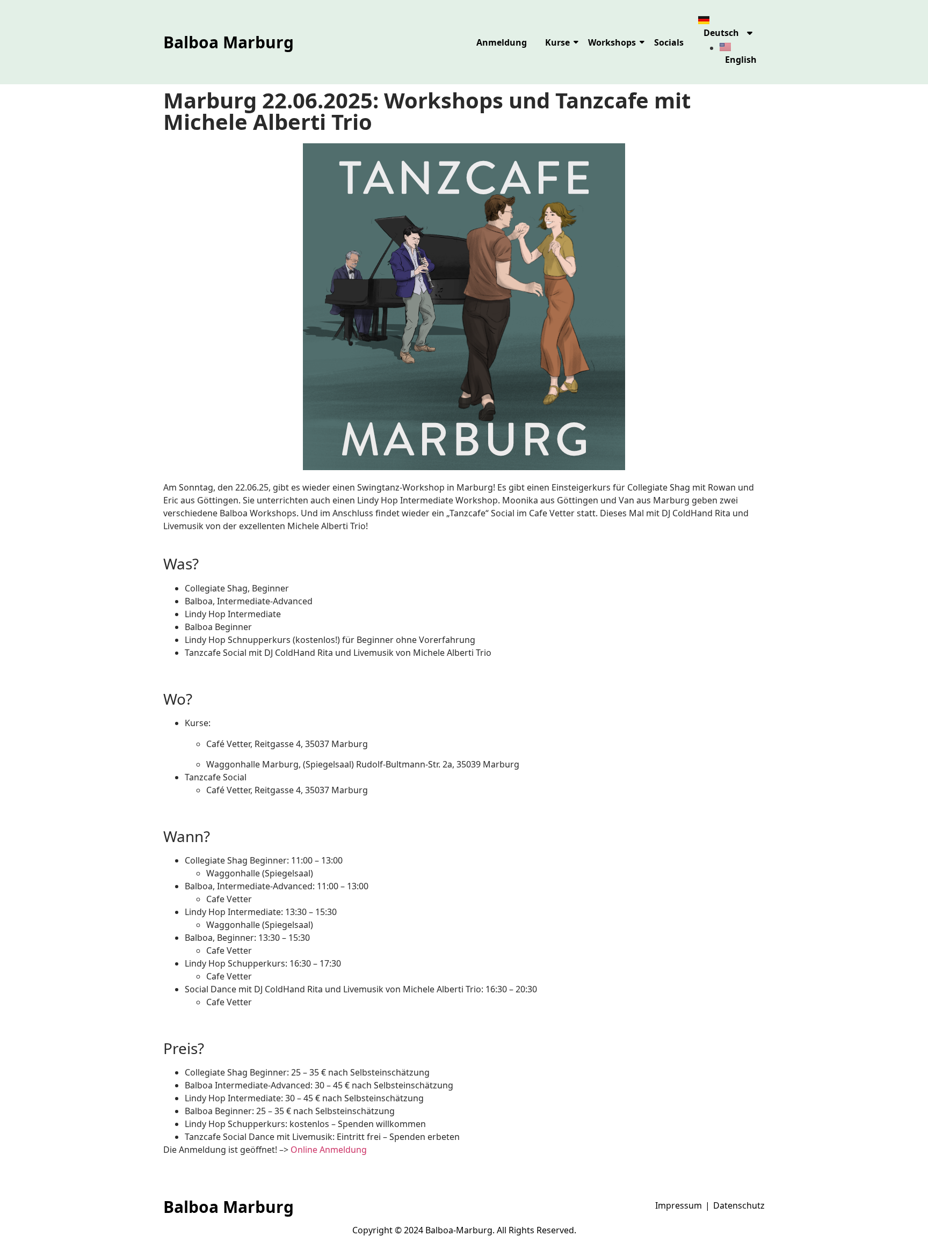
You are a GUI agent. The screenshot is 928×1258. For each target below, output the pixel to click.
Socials (669, 42)
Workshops (612, 42)
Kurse (557, 42)
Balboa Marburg (228, 42)
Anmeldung (501, 42)
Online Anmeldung (329, 1149)
